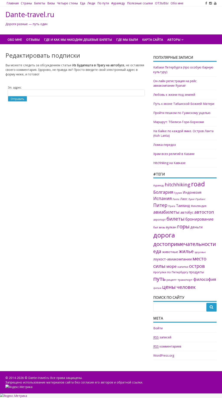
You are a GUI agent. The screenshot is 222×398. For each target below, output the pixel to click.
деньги (196, 227)
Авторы (173, 39)
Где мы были (127, 39)
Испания (162, 198)
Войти (158, 328)
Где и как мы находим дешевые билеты (78, 39)
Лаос (184, 199)
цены (169, 286)
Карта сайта (152, 39)
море (171, 266)
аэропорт (159, 219)
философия (204, 279)
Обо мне (177, 3)
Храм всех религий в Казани (173, 154)
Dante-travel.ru (29, 14)
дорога (164, 235)
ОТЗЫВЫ (161, 3)
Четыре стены (67, 3)
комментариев (167, 346)
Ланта (176, 199)
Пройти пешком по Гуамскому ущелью (182, 113)
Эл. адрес (14, 87)
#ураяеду (118, 3)
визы (162, 227)
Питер (160, 205)
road (198, 184)
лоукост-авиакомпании (172, 259)
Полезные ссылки (140, 3)
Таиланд (183, 205)
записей (162, 337)
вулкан (171, 227)
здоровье (200, 252)
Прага (171, 206)
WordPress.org (163, 355)
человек (186, 287)
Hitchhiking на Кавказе (169, 163)
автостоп (204, 212)
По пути (103, 3)
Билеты (39, 3)
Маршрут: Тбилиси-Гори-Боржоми (178, 122)
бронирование (199, 219)
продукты (196, 272)
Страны (26, 3)
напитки (183, 267)
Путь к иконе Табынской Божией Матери (183, 104)
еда (157, 251)
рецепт (171, 280)
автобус (186, 212)
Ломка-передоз (164, 145)
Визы (51, 3)
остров (197, 266)
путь (159, 279)
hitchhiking (177, 184)
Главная (13, 3)
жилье (186, 251)
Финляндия (198, 206)
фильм (157, 287)
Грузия (178, 192)
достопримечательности (184, 243)
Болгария (163, 192)
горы (183, 226)
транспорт (185, 280)
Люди (91, 3)
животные (170, 252)
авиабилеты (166, 212)
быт (155, 227)
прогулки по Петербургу (170, 272)
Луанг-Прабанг (197, 199)
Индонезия (192, 192)
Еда (82, 3)
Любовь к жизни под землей (174, 95)
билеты (175, 218)
